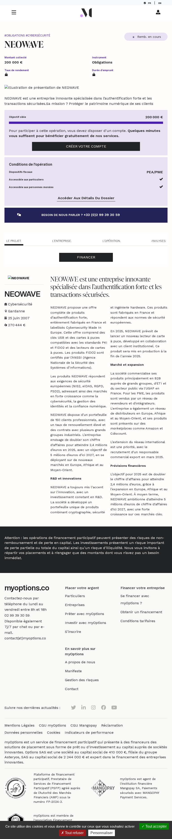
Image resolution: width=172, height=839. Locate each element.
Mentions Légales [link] (19, 725)
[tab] (13, 241)
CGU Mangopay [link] (84, 725)
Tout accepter (155, 826)
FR (149, 3)
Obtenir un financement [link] (141, 612)
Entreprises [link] (75, 605)
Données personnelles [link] (23, 732)
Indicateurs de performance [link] (89, 732)
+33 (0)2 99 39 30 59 (102, 215)
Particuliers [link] (75, 596)
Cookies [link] (53, 732)
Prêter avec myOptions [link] (84, 614)
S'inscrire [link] (73, 632)
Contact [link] (71, 689)
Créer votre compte (86, 146)
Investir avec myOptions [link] (85, 623)
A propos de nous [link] (80, 662)
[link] (17, 615)
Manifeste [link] (73, 671)
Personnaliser (101, 833)
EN (160, 3)
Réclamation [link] (112, 725)
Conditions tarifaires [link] (137, 621)
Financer (86, 257)
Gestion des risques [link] (82, 680)
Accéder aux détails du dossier (86, 198)
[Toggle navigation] (14, 13)
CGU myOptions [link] (52, 725)
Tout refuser (74, 833)
